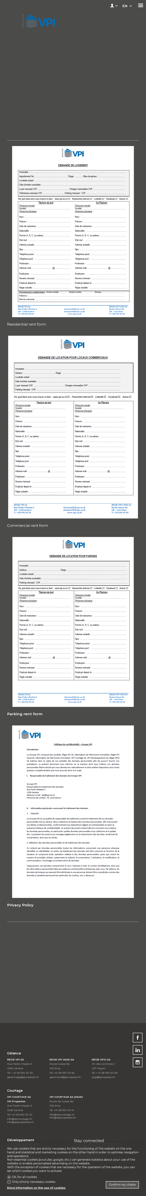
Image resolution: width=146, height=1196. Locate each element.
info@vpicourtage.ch (19, 1118)
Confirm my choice (122, 1184)
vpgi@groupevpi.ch (103, 1077)
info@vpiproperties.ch (20, 1122)
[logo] (38, 20)
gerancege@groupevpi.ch (23, 1077)
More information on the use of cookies (36, 1188)
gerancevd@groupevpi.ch (65, 1077)
